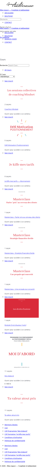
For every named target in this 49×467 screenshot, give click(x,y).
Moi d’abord (9, 376)
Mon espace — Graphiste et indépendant (14, 10)
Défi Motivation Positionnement (17, 145)
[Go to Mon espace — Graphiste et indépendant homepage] (20, 8)
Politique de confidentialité (15, 441)
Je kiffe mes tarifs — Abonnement (17, 181)
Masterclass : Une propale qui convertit (20, 289)
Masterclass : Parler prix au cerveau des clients (22, 217)
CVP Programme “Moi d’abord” (16, 431)
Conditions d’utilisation (13, 437)
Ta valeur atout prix (12, 415)
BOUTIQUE (9, 36)
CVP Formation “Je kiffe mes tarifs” (17, 434)
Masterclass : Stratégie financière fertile (19, 253)
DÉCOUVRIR (9, 33)
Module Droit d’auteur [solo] (15, 325)
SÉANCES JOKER (11, 39)
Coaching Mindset (11, 109)
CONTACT (8, 42)
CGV (6, 428)
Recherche (4, 65)
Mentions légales (11, 425)
